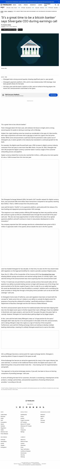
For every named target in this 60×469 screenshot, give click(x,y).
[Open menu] (58, 5)
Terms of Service (27, 463)
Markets (3, 426)
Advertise (23, 445)
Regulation (3, 427)
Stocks (22, 427)
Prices (22, 416)
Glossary (43, 420)
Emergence (3, 447)
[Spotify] (36, 407)
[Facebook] (26, 407)
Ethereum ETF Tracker (26, 426)
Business (3, 416)
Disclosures (23, 453)
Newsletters (4, 441)
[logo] (6, 4)
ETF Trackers (24, 422)
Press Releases (4, 433)
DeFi (2, 420)
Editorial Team (24, 441)
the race (29, 135)
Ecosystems (4, 422)
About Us (23, 439)
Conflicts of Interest (25, 451)
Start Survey (53, 95)
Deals (2, 418)
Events (2, 443)
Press (22, 447)
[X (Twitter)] (16, 407)
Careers (22, 443)
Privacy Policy (17, 463)
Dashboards (24, 414)
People (2, 445)
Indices (22, 418)
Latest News (4, 414)
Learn (42, 418)
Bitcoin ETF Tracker (25, 424)
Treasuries (23, 429)
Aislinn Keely (7, 25)
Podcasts (3, 439)
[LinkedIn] (20, 407)
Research (43, 414)
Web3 (2, 429)
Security (23, 454)
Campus (43, 422)
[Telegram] (30, 407)
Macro (2, 424)
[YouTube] (33, 407)
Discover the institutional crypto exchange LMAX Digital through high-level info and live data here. (30, 1)
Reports (42, 416)
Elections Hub (4, 431)
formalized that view (48, 274)
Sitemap (23, 456)
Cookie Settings (36, 463)
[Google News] (40, 407)
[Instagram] (23, 407)
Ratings (22, 431)
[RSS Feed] (43, 407)
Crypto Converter (25, 420)
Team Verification (25, 449)
